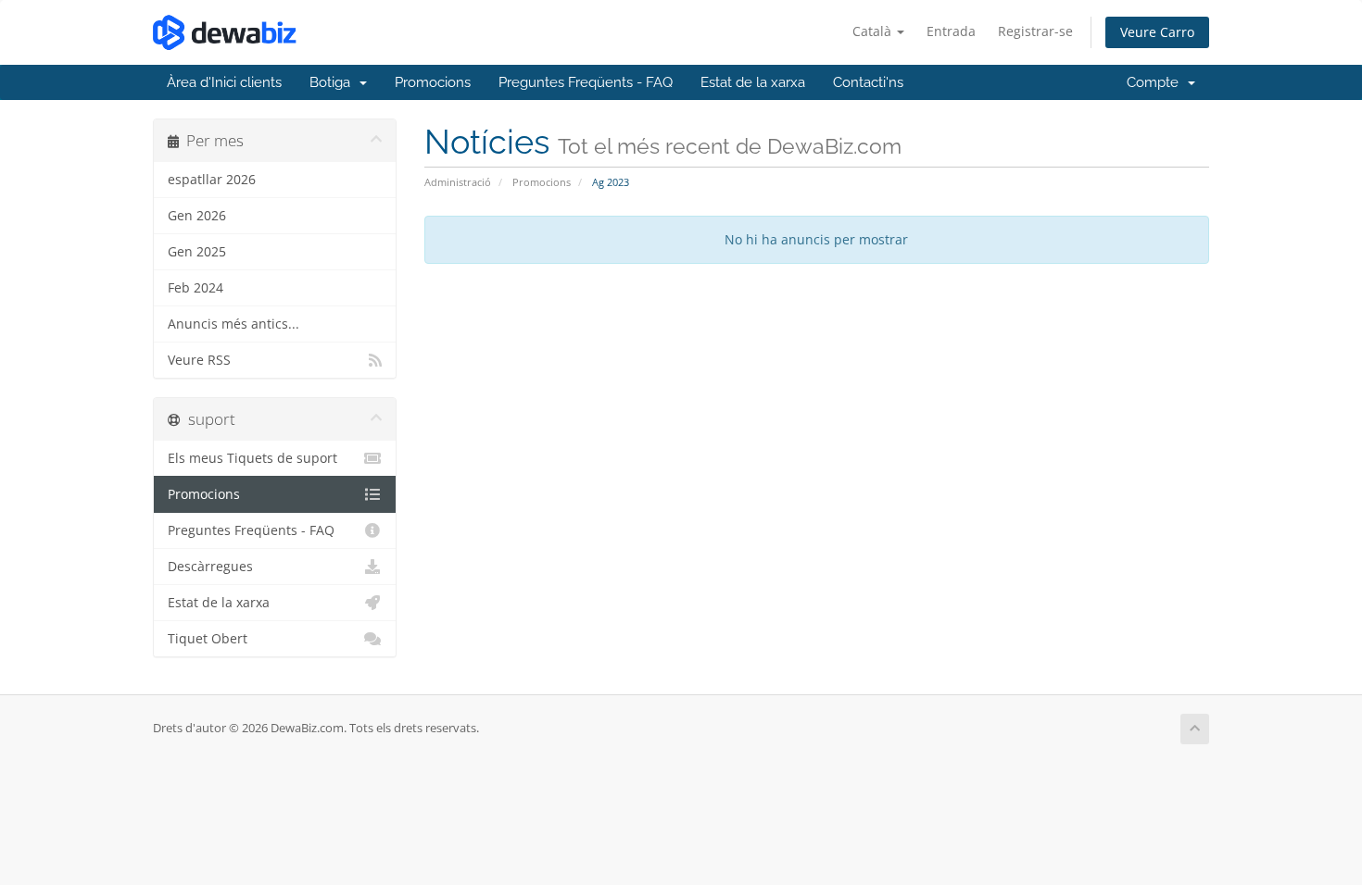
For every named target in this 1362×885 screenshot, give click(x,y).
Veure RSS (199, 360)
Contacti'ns (868, 82)
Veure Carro (1157, 32)
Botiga (333, 82)
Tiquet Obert (207, 638)
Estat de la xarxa (752, 82)
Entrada (951, 31)
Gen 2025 (197, 251)
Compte (1156, 82)
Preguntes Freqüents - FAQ (585, 82)
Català (873, 31)
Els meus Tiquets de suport (252, 458)
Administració (457, 182)
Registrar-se (1035, 31)
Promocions (433, 82)
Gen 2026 (197, 215)
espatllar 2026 (212, 179)
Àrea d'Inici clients (224, 82)
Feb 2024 (195, 288)
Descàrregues (210, 566)
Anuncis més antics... (233, 324)
